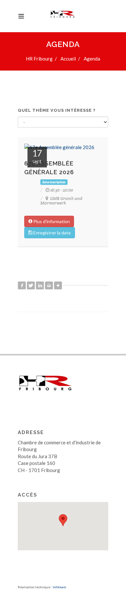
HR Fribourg (39, 58)
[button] (63, 520)
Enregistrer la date (51, 232)
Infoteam (59, 587)
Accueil (68, 58)
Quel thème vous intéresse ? (57, 110)
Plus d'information (51, 221)
